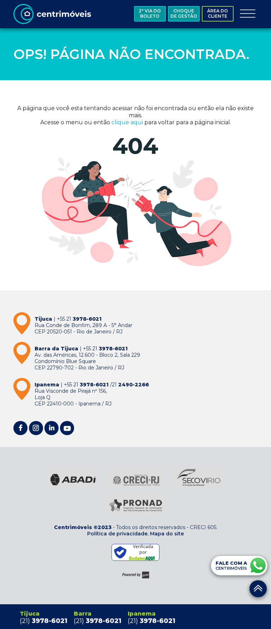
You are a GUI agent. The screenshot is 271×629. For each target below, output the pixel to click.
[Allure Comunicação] (135, 575)
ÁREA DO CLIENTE (217, 13)
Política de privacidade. (118, 533)
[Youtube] (67, 428)
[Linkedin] (51, 428)
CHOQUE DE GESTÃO (183, 13)
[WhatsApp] (257, 565)
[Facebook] (20, 428)
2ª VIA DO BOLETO (150, 13)
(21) (43, 621)
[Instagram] (36, 428)
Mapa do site (167, 533)
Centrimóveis (52, 14)
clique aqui (127, 122)
